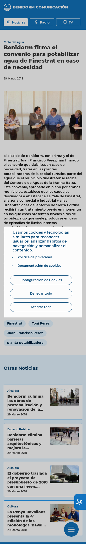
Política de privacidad (34, 257)
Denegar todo (41, 293)
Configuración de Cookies (41, 280)
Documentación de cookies (39, 265)
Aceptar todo (41, 307)
